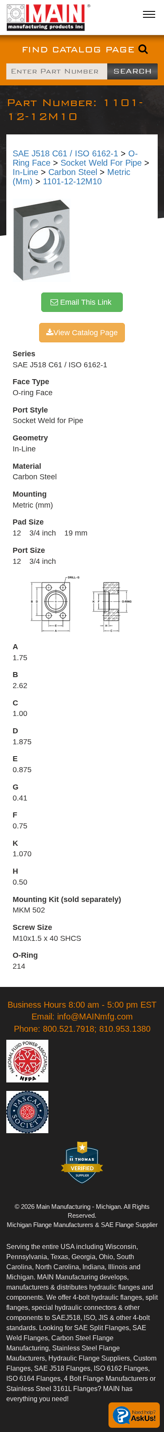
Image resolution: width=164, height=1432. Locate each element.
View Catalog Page (85, 332)
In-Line (25, 172)
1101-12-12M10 (72, 181)
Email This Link (87, 302)
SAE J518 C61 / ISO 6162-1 (65, 153)
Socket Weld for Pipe (101, 162)
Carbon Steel (72, 172)
